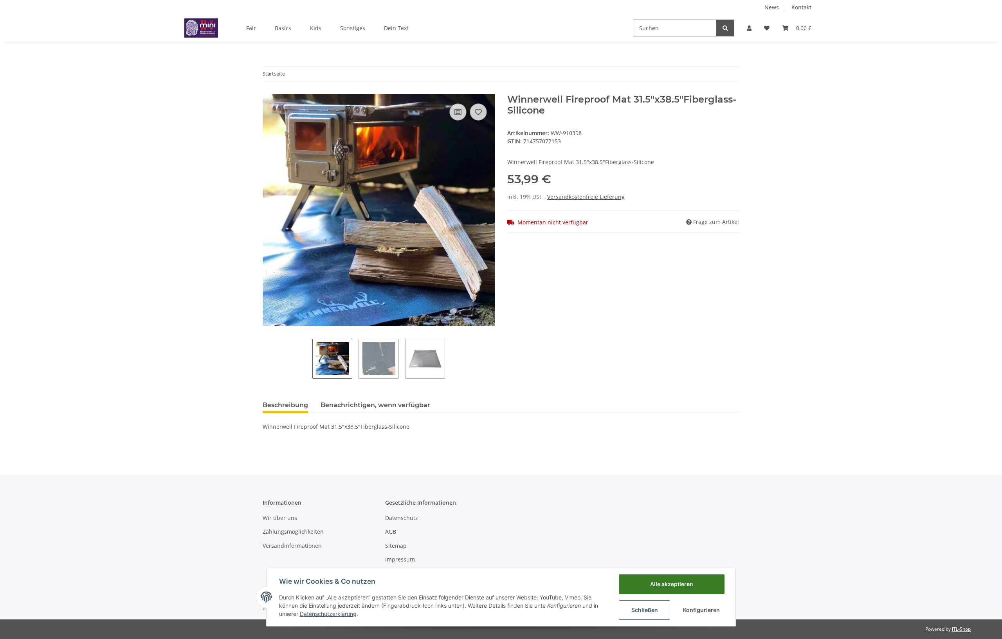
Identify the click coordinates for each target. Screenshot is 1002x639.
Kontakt (801, 7)
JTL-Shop (961, 629)
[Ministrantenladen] (201, 27)
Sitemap (396, 545)
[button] (749, 28)
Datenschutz (401, 518)
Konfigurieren (701, 610)
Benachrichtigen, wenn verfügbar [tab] (375, 405)
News (771, 7)
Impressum (400, 559)
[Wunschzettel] (767, 28)
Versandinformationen (292, 545)
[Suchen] (725, 28)
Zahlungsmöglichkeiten (293, 531)
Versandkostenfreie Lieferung (586, 196)
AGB (390, 531)
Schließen (644, 610)
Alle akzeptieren (671, 584)
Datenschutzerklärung (328, 613)
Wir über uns (280, 518)
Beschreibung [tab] (285, 405)
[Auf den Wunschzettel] (478, 112)
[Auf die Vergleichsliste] (458, 112)
